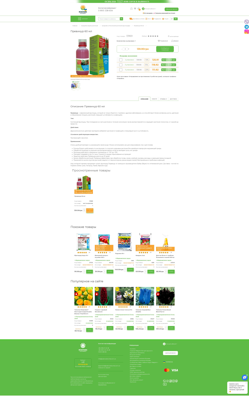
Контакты (132, 348)
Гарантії (154, 99)
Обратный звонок (171, 9)
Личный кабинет (171, 344)
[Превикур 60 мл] (92, 55)
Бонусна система (135, 354)
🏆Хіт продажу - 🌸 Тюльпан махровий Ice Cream (159, 13)
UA (172, 18)
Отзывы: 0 (163, 99)
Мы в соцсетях (134, 378)
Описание (144, 99)
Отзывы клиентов (135, 370)
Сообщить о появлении (89, 210)
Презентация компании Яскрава (140, 358)
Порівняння (164, 41)
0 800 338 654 (105, 10)
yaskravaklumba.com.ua (78, 381)
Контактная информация (106, 8)
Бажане (176, 41)
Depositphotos (102, 385)
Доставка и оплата (135, 366)
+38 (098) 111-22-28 (103, 348)
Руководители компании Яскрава (140, 360)
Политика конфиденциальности (140, 374)
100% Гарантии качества (137, 372)
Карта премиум (134, 356)
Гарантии (133, 368)
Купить (90, 271)
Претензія (133, 382)
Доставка (173, 99)
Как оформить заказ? (136, 380)
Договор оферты (135, 376)
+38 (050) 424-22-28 (104, 350)
